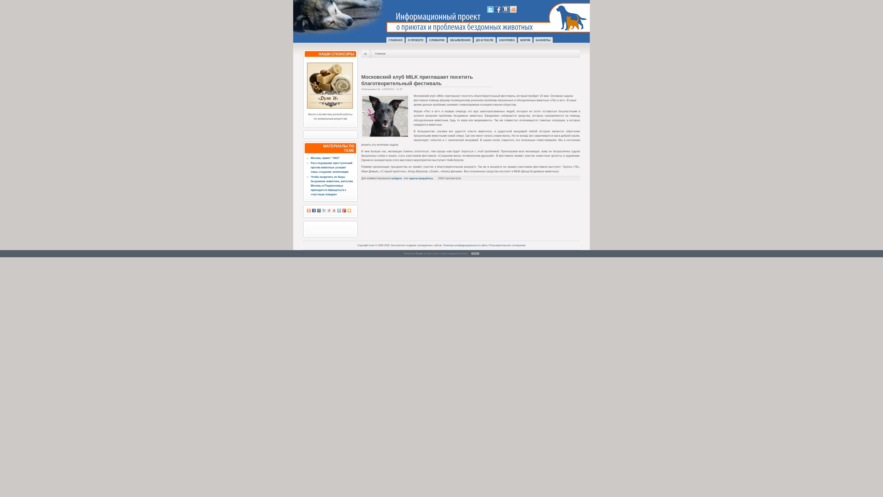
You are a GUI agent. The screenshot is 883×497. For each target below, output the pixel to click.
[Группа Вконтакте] (505, 12)
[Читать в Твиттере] (490, 12)
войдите (396, 178)
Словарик (436, 40)
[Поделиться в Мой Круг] (339, 210)
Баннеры (543, 40)
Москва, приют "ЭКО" (325, 158)
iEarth (475, 253)
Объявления (460, 40)
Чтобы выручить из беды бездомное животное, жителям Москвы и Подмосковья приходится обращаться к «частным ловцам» (332, 185)
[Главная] (347, 30)
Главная (395, 40)
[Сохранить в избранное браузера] (349, 210)
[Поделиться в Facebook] (314, 210)
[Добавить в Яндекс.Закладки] (334, 210)
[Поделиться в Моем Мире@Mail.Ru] (319, 210)
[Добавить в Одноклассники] (309, 210)
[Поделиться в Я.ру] (329, 210)
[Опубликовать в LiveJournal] (324, 210)
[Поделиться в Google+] (344, 210)
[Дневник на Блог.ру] (513, 12)
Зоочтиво (507, 40)
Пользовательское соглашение (507, 245)
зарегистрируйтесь (421, 178)
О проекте (416, 40)
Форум (525, 40)
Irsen (372, 245)
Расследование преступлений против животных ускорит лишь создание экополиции (331, 167)
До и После (484, 40)
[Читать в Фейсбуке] (498, 12)
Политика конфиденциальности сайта (465, 245)
